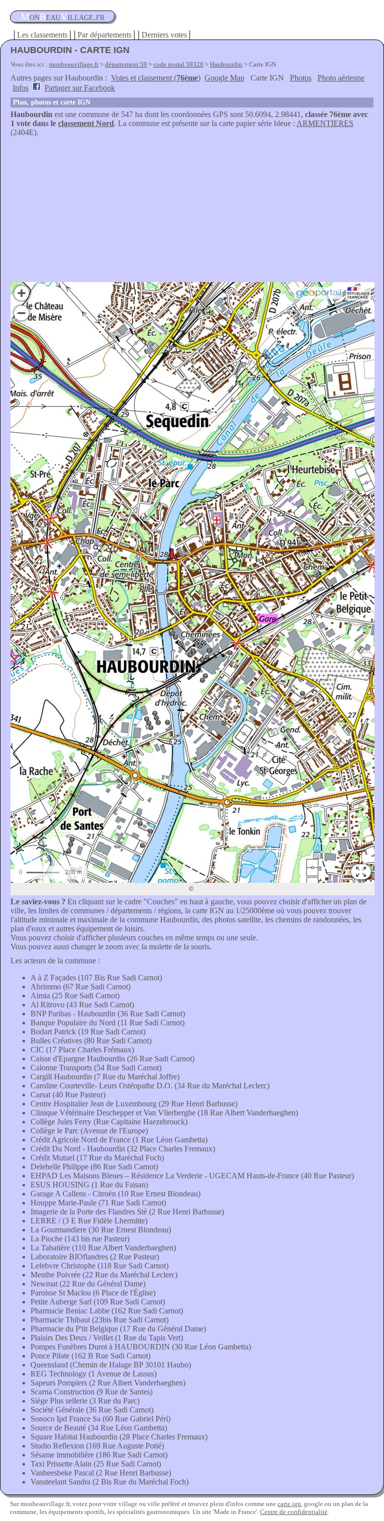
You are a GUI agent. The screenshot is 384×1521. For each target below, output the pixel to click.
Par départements (105, 35)
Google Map (224, 78)
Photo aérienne (341, 78)
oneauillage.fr (62, 16)
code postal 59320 (179, 64)
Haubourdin (226, 64)
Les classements (42, 35)
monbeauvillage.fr (73, 64)
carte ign (289, 1503)
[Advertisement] (192, 212)
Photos (301, 78)
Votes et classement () (155, 78)
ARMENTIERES (325, 123)
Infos (20, 88)
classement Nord (86, 123)
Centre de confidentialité (294, 1511)
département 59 (126, 64)
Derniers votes (164, 35)
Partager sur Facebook (79, 88)
